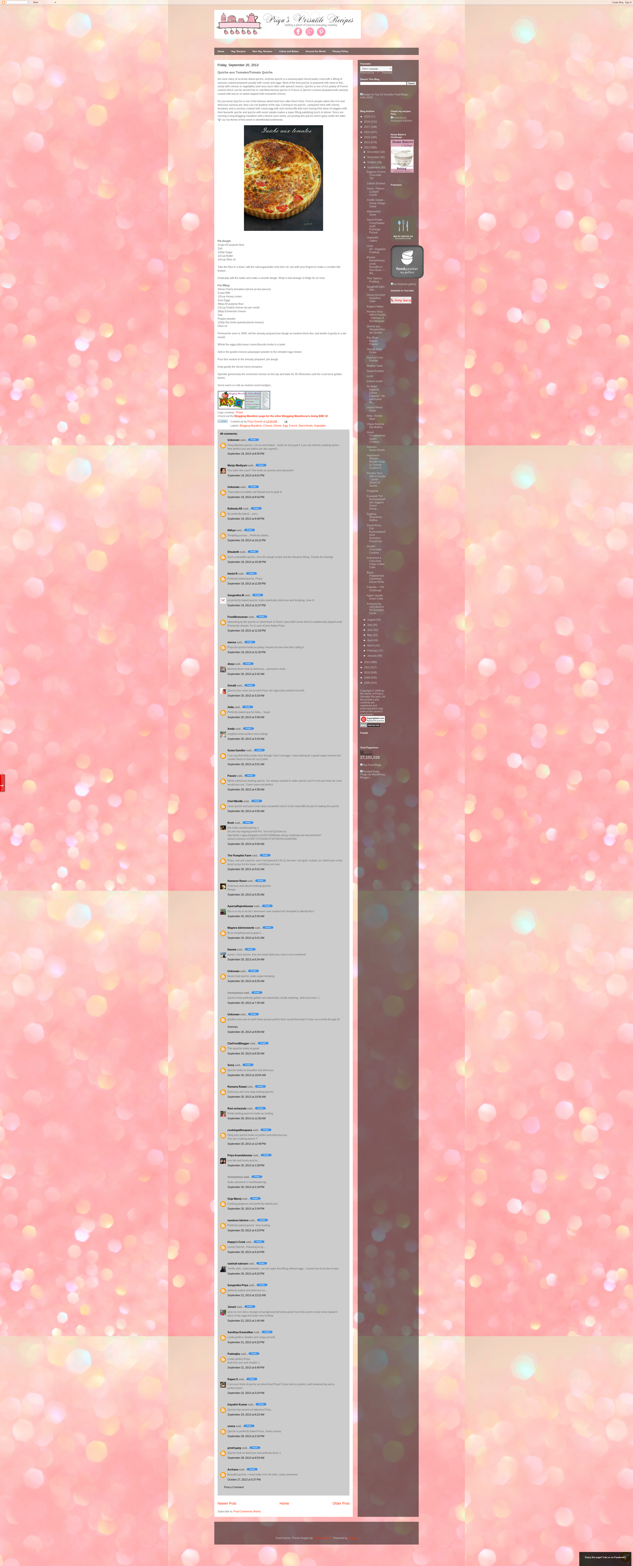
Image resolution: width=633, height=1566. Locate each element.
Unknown (233, 440)
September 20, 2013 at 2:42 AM (245, 674)
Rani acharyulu (236, 1108)
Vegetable (320, 425)
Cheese (267, 425)
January (372, 655)
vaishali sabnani (237, 1263)
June (370, 630)
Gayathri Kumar (237, 1404)
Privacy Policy (340, 51)
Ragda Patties (375, 306)
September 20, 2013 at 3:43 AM (245, 738)
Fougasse (372, 490)
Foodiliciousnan (237, 617)
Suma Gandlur (236, 750)
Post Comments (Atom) (247, 1511)
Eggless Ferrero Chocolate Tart (376, 175)
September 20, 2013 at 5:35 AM (245, 894)
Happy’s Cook (236, 1242)
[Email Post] (285, 421)
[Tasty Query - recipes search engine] (401, 302)
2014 (367, 142)
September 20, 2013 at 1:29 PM (245, 1165)
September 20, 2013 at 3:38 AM (245, 717)
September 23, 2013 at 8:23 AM (245, 1414)
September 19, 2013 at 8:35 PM (245, 453)
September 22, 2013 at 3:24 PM (245, 1393)
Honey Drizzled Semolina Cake (376, 298)
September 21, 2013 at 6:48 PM (245, 1367)
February (372, 650)
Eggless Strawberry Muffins (374, 517)
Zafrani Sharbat (376, 183)
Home (221, 51)
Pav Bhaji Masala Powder (372, 340)
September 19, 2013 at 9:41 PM (245, 475)
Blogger (352, 1538)
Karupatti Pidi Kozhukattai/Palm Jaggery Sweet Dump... (376, 502)
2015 (367, 137)
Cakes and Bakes (289, 51)
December (373, 151)
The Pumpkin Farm (239, 855)
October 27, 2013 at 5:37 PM (244, 1479)
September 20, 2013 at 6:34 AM (245, 959)
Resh (230, 822)
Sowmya (232, 1026)
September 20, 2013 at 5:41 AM (245, 937)
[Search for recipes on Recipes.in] (370, 765)
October (372, 162)
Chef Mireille (235, 801)
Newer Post (227, 1503)
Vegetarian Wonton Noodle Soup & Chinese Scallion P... (376, 461)
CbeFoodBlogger (238, 1043)
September (374, 167)
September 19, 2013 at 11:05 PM (246, 583)
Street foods (306, 425)
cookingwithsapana (239, 1130)
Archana (232, 1469)
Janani (231, 1306)
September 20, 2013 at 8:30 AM (245, 1053)
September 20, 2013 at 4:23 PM (245, 1230)
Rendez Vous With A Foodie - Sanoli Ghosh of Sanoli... (376, 479)
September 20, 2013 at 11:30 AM (246, 1118)
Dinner (278, 425)
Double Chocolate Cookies (374, 549)
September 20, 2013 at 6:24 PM (245, 1252)
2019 (367, 116)
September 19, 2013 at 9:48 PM (245, 518)
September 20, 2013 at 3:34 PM (245, 1208)
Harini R (232, 573)
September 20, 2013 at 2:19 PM (245, 1187)
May (370, 635)
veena (231, 1426)
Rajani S (232, 1379)
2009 (367, 677)
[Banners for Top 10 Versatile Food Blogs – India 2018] (388, 97)
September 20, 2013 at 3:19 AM (245, 695)
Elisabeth (233, 551)
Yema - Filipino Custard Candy (375, 191)
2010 (367, 672)
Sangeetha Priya (237, 1285)
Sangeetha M (235, 595)
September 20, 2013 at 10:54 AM (246, 1075)
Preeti (239, 412)
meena (231, 642)
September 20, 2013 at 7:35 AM (245, 1002)
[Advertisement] (385, 799)
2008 (367, 682)
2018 (367, 121)
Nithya (231, 530)
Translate (386, 72)
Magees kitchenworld (240, 927)
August (371, 619)
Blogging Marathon (251, 425)
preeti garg (234, 1448)
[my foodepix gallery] (403, 284)
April (370, 640)
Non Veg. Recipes (262, 51)
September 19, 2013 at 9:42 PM (245, 497)
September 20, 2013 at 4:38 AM (245, 789)
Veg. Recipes (238, 51)
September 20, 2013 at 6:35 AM (245, 981)
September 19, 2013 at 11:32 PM (246, 652)
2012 (367, 662)
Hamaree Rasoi (237, 881)
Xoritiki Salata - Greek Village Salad (376, 203)
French (293, 425)
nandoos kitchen (238, 1220)
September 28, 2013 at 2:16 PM (245, 1436)
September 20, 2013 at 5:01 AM (245, 869)
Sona (230, 1065)
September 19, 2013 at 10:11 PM (246, 540)
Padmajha (233, 1353)
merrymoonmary (322, 1538)
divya (230, 664)
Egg (285, 425)
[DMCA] (370, 726)
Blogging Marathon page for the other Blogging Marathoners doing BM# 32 (281, 416)
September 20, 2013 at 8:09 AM (245, 1032)
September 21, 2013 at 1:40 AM (245, 1320)
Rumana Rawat (236, 1086)
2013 (367, 147)
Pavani (231, 775)
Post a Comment (234, 1487)
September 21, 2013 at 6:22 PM (245, 1342)
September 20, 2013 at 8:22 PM (245, 1273)
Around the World (316, 51)
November (373, 157)
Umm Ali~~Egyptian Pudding (376, 249)
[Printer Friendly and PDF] (223, 421)
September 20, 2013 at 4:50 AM (245, 811)
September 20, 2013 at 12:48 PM (246, 1143)
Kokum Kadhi (375, 381)
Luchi (370, 376)
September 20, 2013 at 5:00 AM (245, 844)
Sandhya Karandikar (240, 1332)
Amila (231, 728)
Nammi (231, 949)
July (370, 624)
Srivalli (231, 685)
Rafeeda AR (234, 508)
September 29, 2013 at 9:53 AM (245, 1457)
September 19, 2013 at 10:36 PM (246, 562)
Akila (230, 707)
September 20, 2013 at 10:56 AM (246, 1096)
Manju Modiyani (237, 465)
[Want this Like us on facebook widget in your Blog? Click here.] (628, 1563)
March (371, 645)
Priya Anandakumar (239, 1155)
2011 (367, 667)
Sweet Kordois (375, 371)
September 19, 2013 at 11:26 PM (246, 630)
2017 (367, 126)
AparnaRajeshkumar (240, 906)
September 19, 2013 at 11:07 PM (246, 605)
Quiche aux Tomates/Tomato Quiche (376, 329)
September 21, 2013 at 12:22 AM (246, 1295)
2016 (367, 132)
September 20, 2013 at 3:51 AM (245, 764)
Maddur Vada (374, 365)
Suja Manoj (234, 1198)
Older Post (340, 1503)
